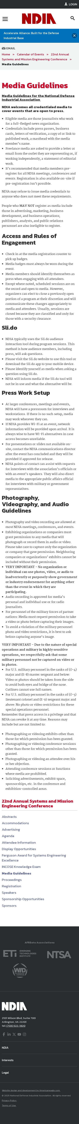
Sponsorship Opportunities (23, 899)
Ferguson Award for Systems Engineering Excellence (34, 858)
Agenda (8, 836)
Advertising (11, 829)
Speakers (9, 892)
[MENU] (5, 18)
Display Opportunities (19, 849)
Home (6, 54)
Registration (11, 886)
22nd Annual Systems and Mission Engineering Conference (35, 57)
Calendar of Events (30, 54)
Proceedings (12, 879)
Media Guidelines (15, 64)
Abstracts (9, 816)
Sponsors (9, 905)
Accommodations (15, 823)
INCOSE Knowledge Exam (21, 866)
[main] (39, 498)
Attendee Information (19, 842)
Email (10, 48)
